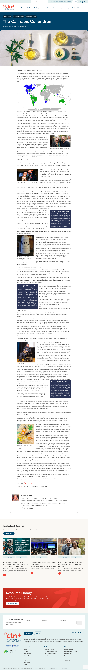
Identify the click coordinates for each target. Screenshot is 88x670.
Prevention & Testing (49, 649)
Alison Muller (26, 495)
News (50, 1)
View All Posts (8, 533)
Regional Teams (27, 653)
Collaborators (27, 662)
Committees (26, 660)
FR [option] (84, 1)
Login (75, 1)
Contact (61, 1)
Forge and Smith (63, 668)
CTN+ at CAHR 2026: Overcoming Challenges (43, 563)
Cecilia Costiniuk (55, 169)
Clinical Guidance (7, 16)
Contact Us (67, 660)
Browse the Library (12, 603)
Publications (55, 1)
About (22, 8)
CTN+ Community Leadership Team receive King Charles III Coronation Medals (71, 564)
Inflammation (44, 486)
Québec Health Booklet (44, 349)
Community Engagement (18, 16)
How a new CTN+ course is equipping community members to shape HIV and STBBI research (15, 564)
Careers (25, 664)
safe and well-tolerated (42, 226)
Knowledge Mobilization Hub (71, 8)
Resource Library (57, 8)
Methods (46, 655)
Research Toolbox (46, 8)
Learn (82, 8)
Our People (37, 8)
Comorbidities (34, 486)
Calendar (69, 1)
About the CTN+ (27, 649)
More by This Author (29, 508)
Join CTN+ (28, 633)
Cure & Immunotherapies (50, 653)
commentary (29, 460)
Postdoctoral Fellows (29, 658)
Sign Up (79, 623)
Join (65, 1)
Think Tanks (26, 655)
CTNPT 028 (47, 176)
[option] (84, 1)
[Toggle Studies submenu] (31, 7)
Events (33, 557)
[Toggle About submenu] (25, 7)
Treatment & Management (50, 651)
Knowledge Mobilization (31, 16)
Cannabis (25, 486)
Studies (29, 8)
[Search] (32, 2)
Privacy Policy (49, 668)
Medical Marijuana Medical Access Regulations (43, 125)
